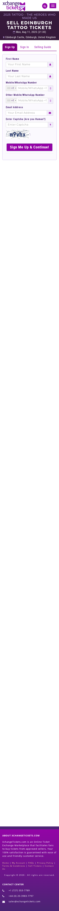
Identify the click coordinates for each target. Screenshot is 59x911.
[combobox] (11, 88)
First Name (12, 59)
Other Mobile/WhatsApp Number (25, 95)
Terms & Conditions (13, 866)
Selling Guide (42, 47)
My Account (18, 863)
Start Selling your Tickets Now (31, 798)
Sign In (24, 47)
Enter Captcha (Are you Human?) (26, 119)
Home (5, 863)
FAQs (31, 863)
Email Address (14, 107)
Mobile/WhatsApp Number (21, 82)
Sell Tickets (35, 866)
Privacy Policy (45, 863)
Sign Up (10, 47)
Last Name (12, 71)
